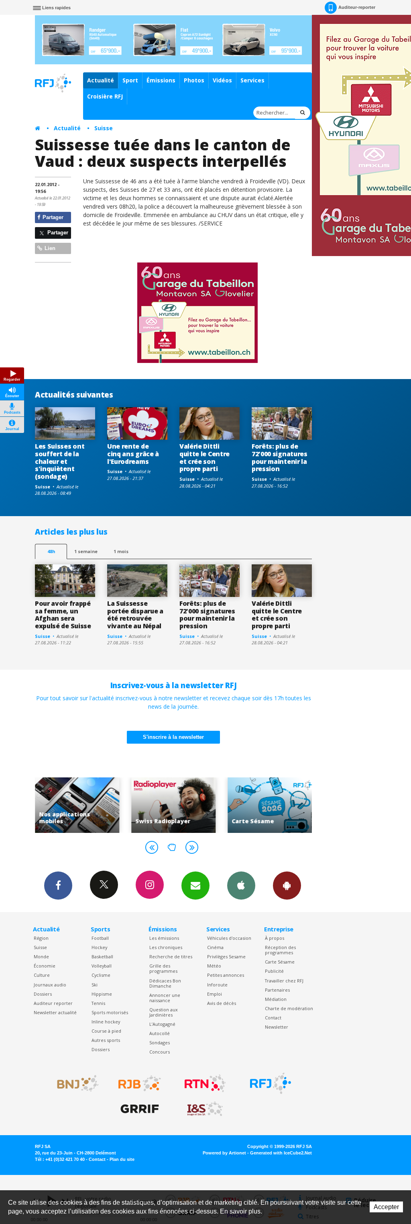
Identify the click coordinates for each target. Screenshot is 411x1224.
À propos (274, 938)
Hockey (99, 947)
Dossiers (43, 993)
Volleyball (102, 965)
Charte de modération (289, 1008)
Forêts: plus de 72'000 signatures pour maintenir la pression (279, 458)
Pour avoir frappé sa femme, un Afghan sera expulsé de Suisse (63, 615)
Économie (44, 965)
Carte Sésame (280, 961)
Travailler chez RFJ (284, 980)
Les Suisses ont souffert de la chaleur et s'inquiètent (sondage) (59, 461)
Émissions (160, 80)
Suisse (103, 128)
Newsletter (276, 1026)
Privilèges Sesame (226, 956)
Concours (159, 1051)
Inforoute (217, 984)
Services (252, 80)
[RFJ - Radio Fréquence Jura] (270, 1083)
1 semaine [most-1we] (86, 551)
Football (100, 938)
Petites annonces (225, 975)
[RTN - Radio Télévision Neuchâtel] (205, 1083)
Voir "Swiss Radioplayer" (173, 804)
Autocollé (159, 1033)
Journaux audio (50, 984)
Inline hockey (106, 1021)
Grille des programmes (163, 968)
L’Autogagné (162, 1024)
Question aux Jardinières (163, 1012)
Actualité (100, 80)
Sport (130, 80)
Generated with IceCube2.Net (281, 1152)
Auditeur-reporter (356, 7)
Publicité (274, 971)
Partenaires (277, 989)
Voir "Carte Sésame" (270, 804)
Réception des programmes (280, 950)
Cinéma (215, 947)
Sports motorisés (110, 1012)
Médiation (276, 999)
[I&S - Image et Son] (205, 1109)
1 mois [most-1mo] (121, 551)
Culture (42, 975)
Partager (52, 217)
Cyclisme (101, 975)
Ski (95, 984)
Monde (41, 956)
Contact (273, 1017)
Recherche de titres (170, 956)
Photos (194, 80)
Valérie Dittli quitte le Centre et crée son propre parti (204, 458)
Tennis (98, 1003)
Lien (49, 248)
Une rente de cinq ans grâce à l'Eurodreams (133, 454)
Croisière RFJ (105, 96)
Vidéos (222, 80)
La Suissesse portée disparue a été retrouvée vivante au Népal (135, 615)
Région (41, 938)
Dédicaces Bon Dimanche (165, 983)
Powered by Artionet (224, 1152)
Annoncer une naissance (164, 997)
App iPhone (241, 885)
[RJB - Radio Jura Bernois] (140, 1083)
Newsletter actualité (55, 1012)
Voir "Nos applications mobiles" (77, 804)
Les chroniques (165, 947)
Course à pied (106, 1030)
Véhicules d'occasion (229, 938)
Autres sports (106, 1040)
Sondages (159, 1042)
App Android (287, 885)
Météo (214, 965)
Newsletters (195, 885)
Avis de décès (221, 1003)
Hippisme (102, 993)
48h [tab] (51, 551)
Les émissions (164, 938)
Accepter (386, 1206)
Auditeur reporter (53, 1003)
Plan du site (122, 1159)
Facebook (58, 885)
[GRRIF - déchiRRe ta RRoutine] (140, 1109)
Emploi (214, 993)
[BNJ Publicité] (74, 1083)
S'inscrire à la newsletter (173, 737)
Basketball (102, 956)
